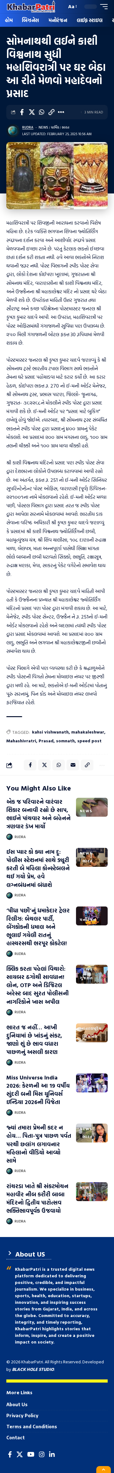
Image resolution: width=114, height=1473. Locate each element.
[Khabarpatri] (31, 6)
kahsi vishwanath (50, 731)
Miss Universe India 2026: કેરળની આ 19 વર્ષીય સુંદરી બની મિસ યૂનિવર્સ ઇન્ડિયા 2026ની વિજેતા (38, 1089)
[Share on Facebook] (21, 112)
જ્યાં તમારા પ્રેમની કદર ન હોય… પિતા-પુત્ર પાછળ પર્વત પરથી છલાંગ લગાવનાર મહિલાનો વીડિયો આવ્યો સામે (38, 1144)
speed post (89, 740)
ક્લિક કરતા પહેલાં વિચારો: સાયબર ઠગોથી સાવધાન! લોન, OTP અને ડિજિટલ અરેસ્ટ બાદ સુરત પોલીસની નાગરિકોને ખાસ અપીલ (37, 985)
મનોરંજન (88, 919)
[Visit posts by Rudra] (13, 130)
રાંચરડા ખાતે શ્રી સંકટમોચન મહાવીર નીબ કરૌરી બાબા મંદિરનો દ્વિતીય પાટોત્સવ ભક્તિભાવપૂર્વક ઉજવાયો (37, 1198)
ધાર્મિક (55, 127)
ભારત (65, 127)
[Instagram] (41, 1454)
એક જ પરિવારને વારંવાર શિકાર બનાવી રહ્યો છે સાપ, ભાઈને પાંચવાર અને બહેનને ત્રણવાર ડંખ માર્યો (38, 814)
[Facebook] (10, 1454)
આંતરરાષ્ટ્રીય (91, 1028)
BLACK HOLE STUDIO (33, 1369)
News (43, 127)
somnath (65, 740)
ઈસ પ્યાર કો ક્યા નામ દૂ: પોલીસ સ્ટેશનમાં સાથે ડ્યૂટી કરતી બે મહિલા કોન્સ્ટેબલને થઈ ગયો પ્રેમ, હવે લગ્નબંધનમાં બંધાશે (38, 868)
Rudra (27, 127)
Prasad (46, 740)
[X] (19, 1454)
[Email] (72, 765)
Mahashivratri (21, 740)
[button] (60, 7)
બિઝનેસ (90, 1036)
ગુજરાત (86, 978)
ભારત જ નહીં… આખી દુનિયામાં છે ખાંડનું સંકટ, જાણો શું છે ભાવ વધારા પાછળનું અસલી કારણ (34, 1039)
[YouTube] (31, 1454)
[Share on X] (31, 112)
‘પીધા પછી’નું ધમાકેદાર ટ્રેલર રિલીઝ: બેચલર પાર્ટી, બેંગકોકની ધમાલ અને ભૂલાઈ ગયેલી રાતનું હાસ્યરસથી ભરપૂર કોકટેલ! (38, 926)
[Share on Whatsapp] (41, 112)
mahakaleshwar (87, 731)
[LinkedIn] (52, 1454)
